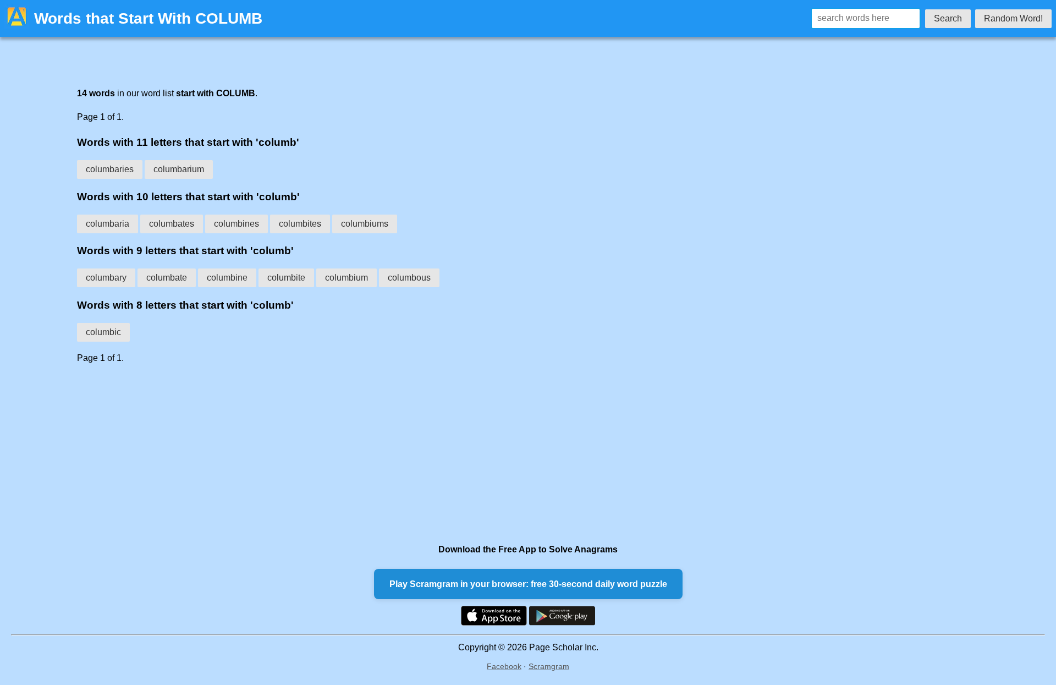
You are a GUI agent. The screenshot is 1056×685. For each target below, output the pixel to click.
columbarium (178, 169)
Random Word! (1013, 18)
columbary (106, 277)
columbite (286, 277)
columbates (171, 223)
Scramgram (549, 666)
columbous (409, 277)
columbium (346, 277)
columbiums (364, 223)
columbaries (110, 169)
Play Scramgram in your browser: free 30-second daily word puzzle (528, 584)
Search (948, 18)
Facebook (504, 666)
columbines (236, 223)
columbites (300, 223)
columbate (166, 277)
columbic (103, 332)
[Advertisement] (407, 453)
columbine (227, 277)
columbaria (107, 223)
